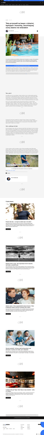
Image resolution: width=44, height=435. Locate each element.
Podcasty (24, 4)
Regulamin (28, 427)
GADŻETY (17, 4)
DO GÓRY (39, 424)
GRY (21, 4)
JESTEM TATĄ (6, 4)
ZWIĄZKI (10, 4)
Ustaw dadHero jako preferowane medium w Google (22, 65)
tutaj (26, 73)
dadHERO (2, 0)
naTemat (5, 0)
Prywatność (28, 428)
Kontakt (22, 428)
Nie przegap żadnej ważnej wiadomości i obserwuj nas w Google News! (22, 168)
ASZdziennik (13, 0)
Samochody (27, 4)
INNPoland (9, 0)
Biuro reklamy (22, 424)
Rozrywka (20, 0)
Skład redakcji (22, 427)
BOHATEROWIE (2, 4)
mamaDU (17, 0)
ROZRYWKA (13, 4)
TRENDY (19, 4)
